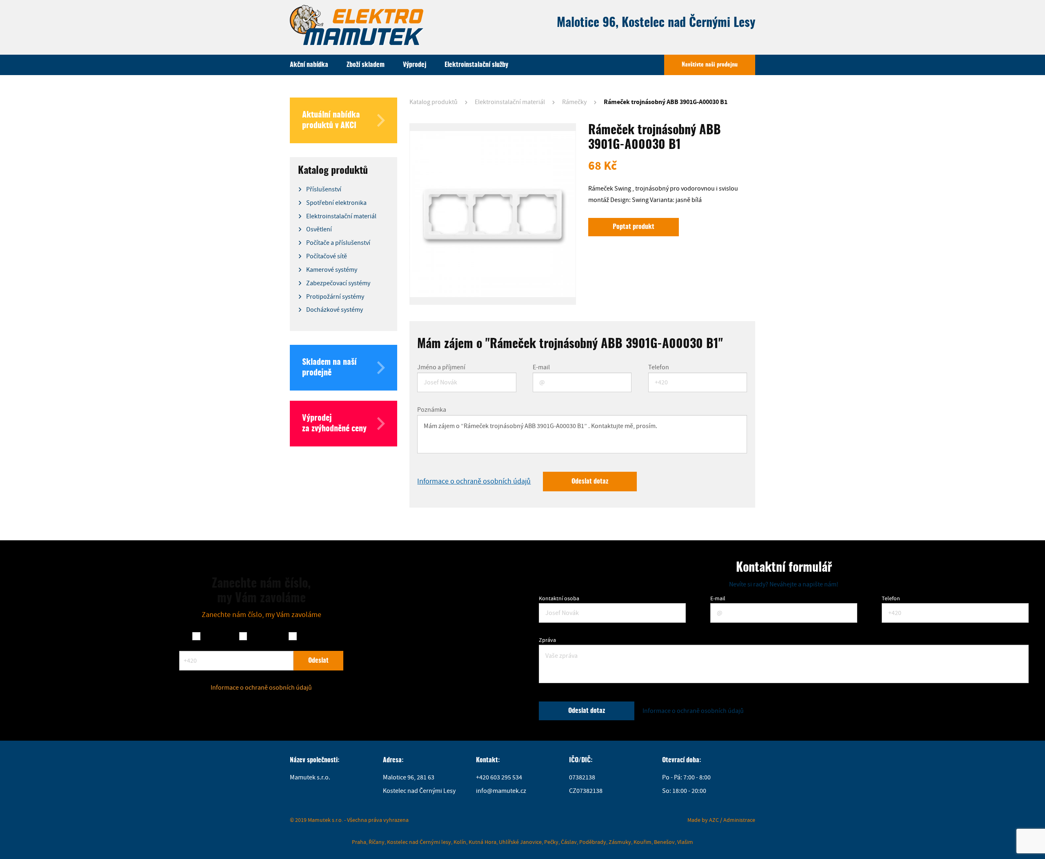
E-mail (541, 367)
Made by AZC (703, 819)
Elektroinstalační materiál (510, 102)
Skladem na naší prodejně (329, 367)
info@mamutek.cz (501, 791)
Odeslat (318, 660)
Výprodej (414, 65)
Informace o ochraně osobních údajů (474, 481)
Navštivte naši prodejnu (710, 65)
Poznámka (431, 409)
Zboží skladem (366, 65)
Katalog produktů (433, 102)
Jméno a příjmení (441, 367)
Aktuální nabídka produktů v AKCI (331, 120)
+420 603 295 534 (499, 777)
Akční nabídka (309, 65)
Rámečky (574, 102)
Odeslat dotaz (589, 481)
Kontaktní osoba (559, 598)
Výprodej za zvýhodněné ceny (334, 423)
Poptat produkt (633, 227)
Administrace (739, 819)
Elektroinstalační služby (476, 65)
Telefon (658, 367)
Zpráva (547, 640)
